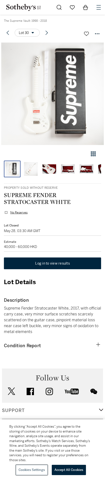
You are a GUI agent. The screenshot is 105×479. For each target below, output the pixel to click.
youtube (72, 391)
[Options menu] (97, 34)
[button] (52, 94)
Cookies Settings (32, 470)
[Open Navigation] (98, 7)
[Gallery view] (93, 154)
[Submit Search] (59, 7)
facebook (30, 391)
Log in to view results (52, 263)
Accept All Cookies (68, 470)
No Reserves (19, 212)
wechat (93, 391)
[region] (52, 449)
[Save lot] (86, 34)
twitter (11, 391)
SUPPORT (13, 410)
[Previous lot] (8, 33)
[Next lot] (47, 33)
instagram (49, 391)
